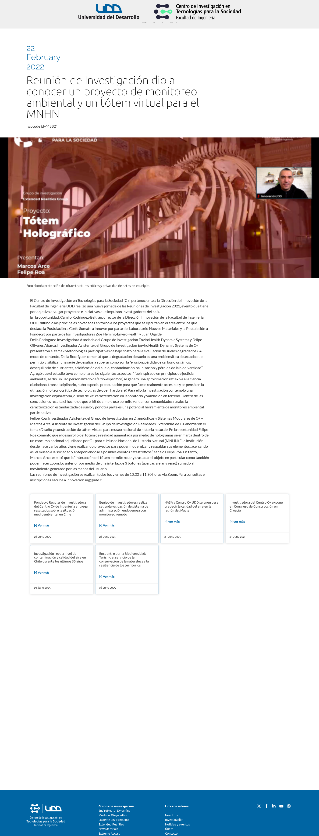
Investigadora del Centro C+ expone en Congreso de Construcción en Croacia (256, 506)
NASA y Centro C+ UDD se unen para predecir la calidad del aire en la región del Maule (191, 506)
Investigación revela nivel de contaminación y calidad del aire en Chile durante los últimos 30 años (60, 558)
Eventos (154, 22)
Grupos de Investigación (144, 22)
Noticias (162, 22)
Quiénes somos (171, 22)
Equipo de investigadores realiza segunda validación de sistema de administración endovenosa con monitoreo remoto (123, 508)
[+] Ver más (41, 525)
